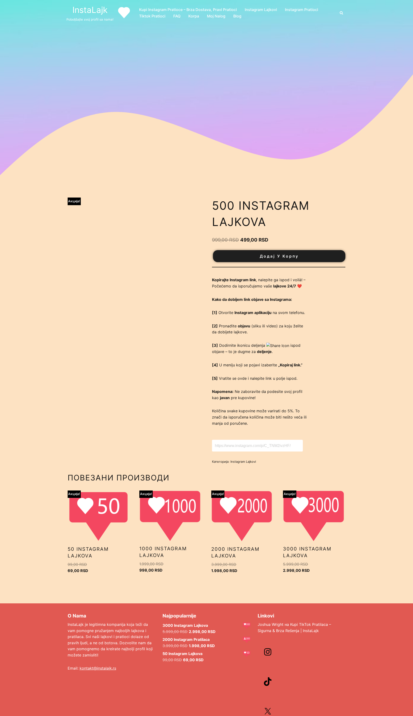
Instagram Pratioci (301, 9)
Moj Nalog (216, 16)
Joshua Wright (270, 624)
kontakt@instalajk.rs (98, 668)
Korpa (193, 16)
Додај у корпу (279, 256)
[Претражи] (341, 13)
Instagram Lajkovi (261, 9)
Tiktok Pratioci (152, 16)
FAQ (176, 16)
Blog (237, 16)
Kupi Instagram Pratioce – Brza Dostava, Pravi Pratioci (188, 9)
